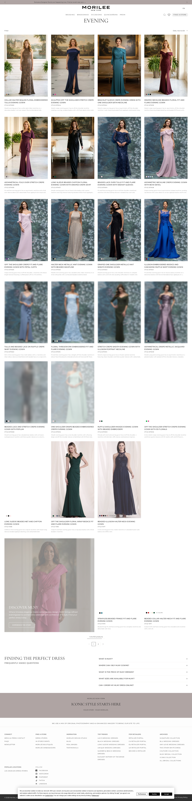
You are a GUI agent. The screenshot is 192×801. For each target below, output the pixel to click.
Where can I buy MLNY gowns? (114, 665)
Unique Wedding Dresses (109, 748)
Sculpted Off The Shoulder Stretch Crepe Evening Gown (72, 101)
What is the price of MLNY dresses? (116, 672)
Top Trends (103, 734)
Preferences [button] (95, 795)
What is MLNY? (106, 659)
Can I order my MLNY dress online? (116, 685)
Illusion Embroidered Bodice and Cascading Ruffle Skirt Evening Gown (163, 265)
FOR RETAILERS (135, 734)
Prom (122, 15)
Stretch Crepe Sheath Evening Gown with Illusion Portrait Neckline (119, 348)
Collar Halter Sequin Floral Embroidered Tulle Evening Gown (26, 101)
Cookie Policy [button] (49, 795)
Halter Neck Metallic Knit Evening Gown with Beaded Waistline (71, 265)
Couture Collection (169, 751)
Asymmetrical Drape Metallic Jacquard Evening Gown (164, 348)
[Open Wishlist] (169, 15)
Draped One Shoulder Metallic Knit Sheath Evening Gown (116, 265)
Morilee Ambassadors (46, 748)
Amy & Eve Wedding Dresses (172, 744)
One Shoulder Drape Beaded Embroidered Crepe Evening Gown (72, 428)
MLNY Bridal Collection (171, 754)
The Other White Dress (170, 748)
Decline (154, 794)
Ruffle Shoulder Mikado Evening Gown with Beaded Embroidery (118, 428)
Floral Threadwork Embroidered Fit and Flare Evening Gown (72, 348)
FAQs (6, 741)
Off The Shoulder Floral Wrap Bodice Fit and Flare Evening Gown (72, 522)
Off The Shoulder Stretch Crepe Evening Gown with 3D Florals (165, 428)
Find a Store (180, 15)
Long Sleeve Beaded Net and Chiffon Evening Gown (23, 522)
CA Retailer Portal (137, 741)
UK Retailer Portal (137, 748)
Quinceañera (111, 15)
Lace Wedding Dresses (108, 738)
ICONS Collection (168, 757)
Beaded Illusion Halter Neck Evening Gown (116, 522)
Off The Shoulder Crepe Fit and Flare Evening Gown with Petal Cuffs (23, 265)
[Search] (164, 15)
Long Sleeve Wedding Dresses (111, 744)
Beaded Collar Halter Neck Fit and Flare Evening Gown (165, 620)
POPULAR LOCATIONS (12, 767)
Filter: (6, 31)
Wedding (70, 15)
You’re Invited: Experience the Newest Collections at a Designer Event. (95, 2)
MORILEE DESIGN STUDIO (77, 738)
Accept (166, 794)
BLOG (69, 741)
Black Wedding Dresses (108, 741)
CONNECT (8, 734)
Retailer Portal (136, 738)
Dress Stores (41, 738)
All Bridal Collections (170, 760)
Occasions (96, 15)
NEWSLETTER (9, 744)
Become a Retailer (137, 751)
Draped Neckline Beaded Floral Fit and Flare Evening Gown (164, 101)
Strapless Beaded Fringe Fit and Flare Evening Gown (117, 620)
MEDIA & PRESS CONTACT (14, 738)
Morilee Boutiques (44, 744)
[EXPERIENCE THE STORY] (21, 625)
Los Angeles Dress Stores (16, 771)
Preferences (142, 794)
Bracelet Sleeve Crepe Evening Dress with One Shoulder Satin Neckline (119, 101)
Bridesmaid (83, 15)
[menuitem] (71, 14)
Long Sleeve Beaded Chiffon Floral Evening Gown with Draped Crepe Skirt (71, 183)
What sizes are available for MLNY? (117, 678)
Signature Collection (170, 738)
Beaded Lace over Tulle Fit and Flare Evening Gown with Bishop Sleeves (116, 183)
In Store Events (43, 741)
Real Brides (72, 744)
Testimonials (72, 748)
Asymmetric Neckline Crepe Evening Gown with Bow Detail (165, 183)
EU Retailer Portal (137, 744)
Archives (164, 734)
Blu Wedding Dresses (169, 741)
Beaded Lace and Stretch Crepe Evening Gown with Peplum (24, 428)
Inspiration (72, 734)
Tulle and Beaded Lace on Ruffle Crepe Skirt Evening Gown (24, 348)
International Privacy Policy (178, 797)
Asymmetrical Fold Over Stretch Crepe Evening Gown (24, 183)
